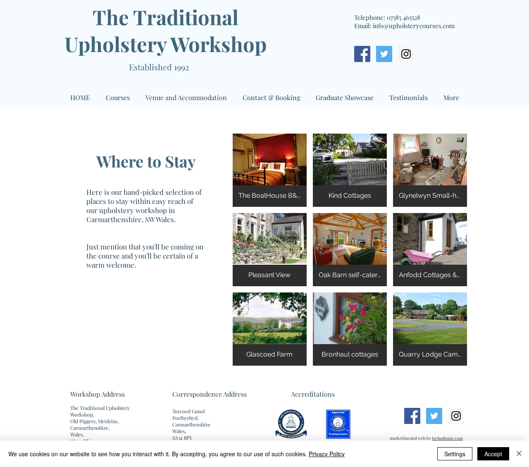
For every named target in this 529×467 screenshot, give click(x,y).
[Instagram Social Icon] (406, 54)
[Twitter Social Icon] (384, 54)
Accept (493, 454)
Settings (454, 454)
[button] (270, 170)
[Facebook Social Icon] (362, 54)
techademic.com (447, 438)
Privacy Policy (327, 454)
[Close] (519, 453)
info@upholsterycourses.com (414, 26)
